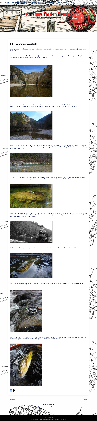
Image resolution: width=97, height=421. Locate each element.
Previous (13, 399)
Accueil (7, 2)
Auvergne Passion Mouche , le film (20, 2)
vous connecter (45, 407)
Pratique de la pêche (49, 2)
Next (85, 399)
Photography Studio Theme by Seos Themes (57, 419)
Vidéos (72, 2)
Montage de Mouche (35, 2)
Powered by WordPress (48, 417)
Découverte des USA (62, 2)
